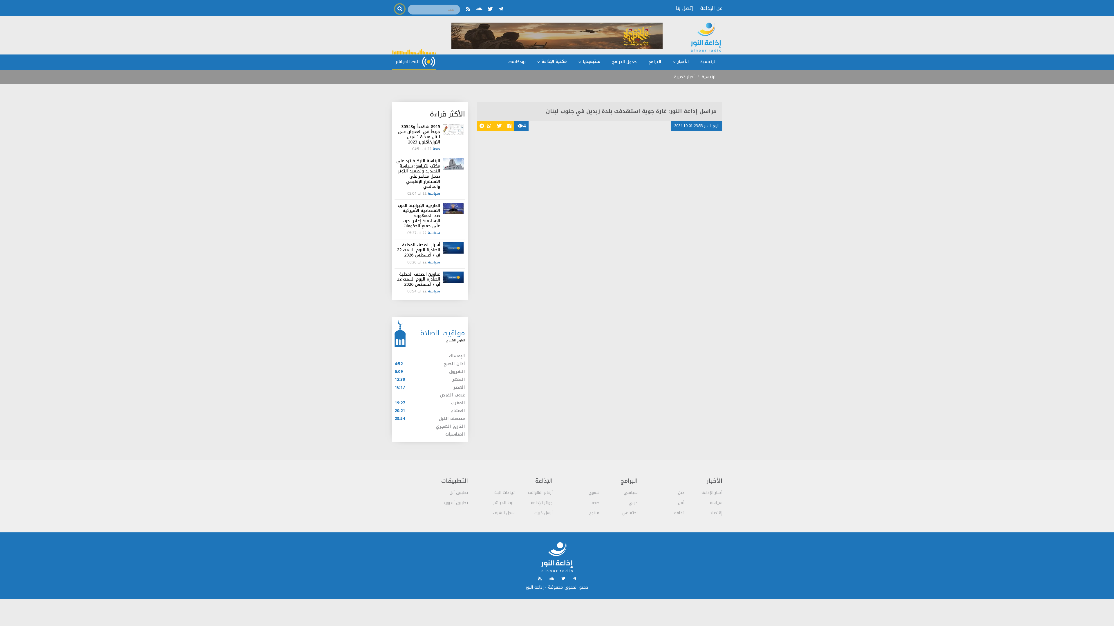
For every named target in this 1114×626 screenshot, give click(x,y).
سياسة (434, 193)
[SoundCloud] (479, 9)
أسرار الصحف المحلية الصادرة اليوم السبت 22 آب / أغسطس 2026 (418, 250)
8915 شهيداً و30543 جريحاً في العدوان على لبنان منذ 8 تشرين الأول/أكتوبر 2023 (419, 134)
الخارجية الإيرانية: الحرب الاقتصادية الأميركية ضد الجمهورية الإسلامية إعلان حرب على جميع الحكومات (419, 216)
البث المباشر (504, 503)
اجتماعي (630, 513)
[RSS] (468, 9)
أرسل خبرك (543, 513)
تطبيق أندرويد (455, 503)
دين (681, 492)
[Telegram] (501, 9)
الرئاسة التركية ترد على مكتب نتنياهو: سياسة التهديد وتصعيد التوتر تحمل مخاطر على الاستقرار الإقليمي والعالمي (418, 173)
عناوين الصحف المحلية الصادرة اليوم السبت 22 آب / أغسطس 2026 (418, 279)
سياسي (631, 492)
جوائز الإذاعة (542, 503)
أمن (681, 503)
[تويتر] (490, 9)
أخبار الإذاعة (711, 492)
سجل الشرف (504, 513)
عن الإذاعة (711, 8)
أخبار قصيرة (684, 77)
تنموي (594, 492)
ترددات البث (504, 492)
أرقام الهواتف (540, 492)
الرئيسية (709, 77)
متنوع (594, 513)
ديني (633, 503)
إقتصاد (716, 513)
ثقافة (679, 513)
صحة (436, 149)
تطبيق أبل (459, 492)
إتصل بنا (684, 8)
